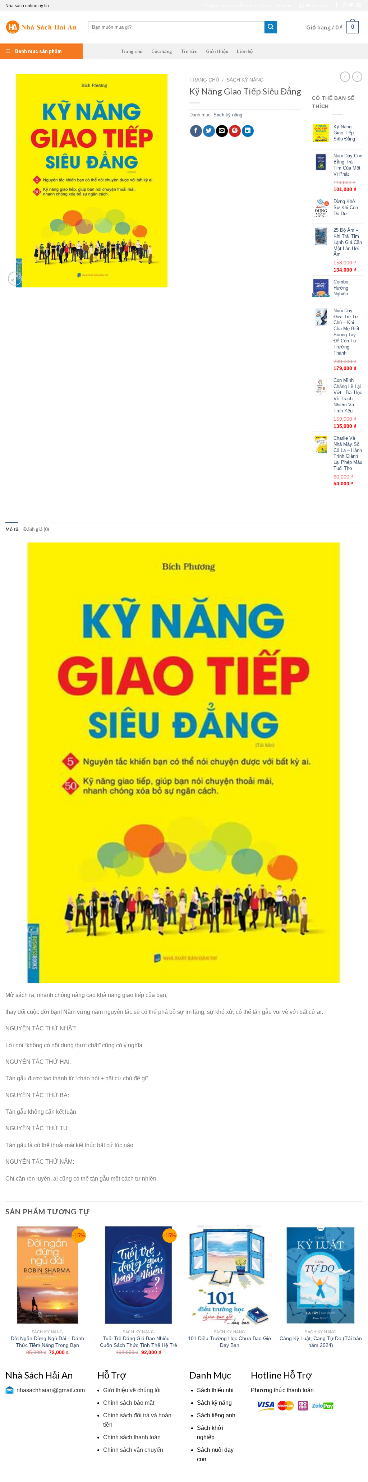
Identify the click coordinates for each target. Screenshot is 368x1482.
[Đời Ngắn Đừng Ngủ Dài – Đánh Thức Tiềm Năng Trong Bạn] (47, 1275)
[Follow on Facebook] (336, 5)
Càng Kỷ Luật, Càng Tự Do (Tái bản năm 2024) (321, 1341)
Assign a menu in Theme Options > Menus (247, 5)
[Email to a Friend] (222, 131)
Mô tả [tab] (11, 529)
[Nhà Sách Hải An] (41, 27)
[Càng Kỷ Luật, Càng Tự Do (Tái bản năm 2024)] (321, 1275)
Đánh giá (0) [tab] (36, 529)
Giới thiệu (217, 51)
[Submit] (270, 27)
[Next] (362, 1296)
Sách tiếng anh (216, 1415)
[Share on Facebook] (196, 131)
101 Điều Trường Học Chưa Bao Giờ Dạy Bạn (229, 1341)
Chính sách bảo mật (128, 1403)
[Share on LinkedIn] (248, 131)
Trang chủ (132, 51)
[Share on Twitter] (209, 131)
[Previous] (5, 1296)
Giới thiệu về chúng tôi (132, 1390)
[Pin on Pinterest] (235, 131)
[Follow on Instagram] (344, 5)
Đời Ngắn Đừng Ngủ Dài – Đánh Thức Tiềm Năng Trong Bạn (47, 1341)
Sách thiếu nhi (215, 1390)
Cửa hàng (161, 51)
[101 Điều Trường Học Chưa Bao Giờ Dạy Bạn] (230, 1275)
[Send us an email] (358, 5)
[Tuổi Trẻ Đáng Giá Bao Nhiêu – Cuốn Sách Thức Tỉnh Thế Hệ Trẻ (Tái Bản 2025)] (138, 1275)
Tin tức (189, 51)
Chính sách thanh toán (132, 1437)
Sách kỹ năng (245, 80)
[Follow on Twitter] (351, 5)
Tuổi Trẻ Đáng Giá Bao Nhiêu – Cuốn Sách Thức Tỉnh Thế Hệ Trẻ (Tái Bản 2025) (138, 1344)
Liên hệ (245, 51)
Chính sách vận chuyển (133, 1450)
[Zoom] (15, 279)
